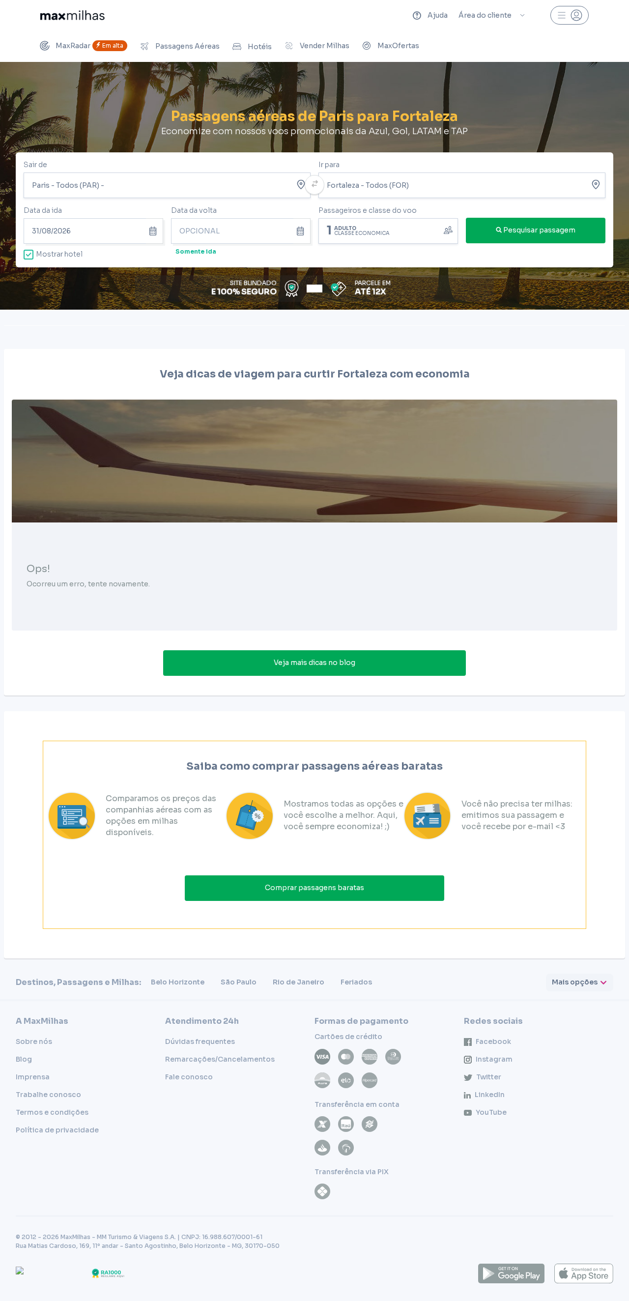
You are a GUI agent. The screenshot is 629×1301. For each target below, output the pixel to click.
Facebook (493, 1041)
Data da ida (43, 210)
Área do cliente (485, 15)
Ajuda (438, 15)
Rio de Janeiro (298, 982)
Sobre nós (34, 1041)
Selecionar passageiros (388, 230)
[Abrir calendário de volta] (302, 231)
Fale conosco (189, 1076)
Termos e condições (52, 1112)
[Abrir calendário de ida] (154, 231)
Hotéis (260, 46)
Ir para (329, 164)
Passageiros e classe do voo (367, 210)
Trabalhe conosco (48, 1094)
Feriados (356, 982)
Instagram (494, 1059)
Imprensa (33, 1076)
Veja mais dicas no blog (314, 662)
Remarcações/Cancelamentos (220, 1059)
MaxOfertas (398, 45)
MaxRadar (89, 45)
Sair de (35, 164)
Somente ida (195, 251)
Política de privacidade (57, 1130)
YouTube (491, 1112)
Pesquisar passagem (539, 230)
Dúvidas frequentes (200, 1041)
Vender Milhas (324, 45)
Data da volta (194, 210)
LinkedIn (490, 1094)
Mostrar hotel (59, 254)
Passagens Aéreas (187, 46)
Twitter (488, 1076)
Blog (24, 1059)
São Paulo (239, 982)
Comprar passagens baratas (314, 887)
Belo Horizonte (177, 982)
